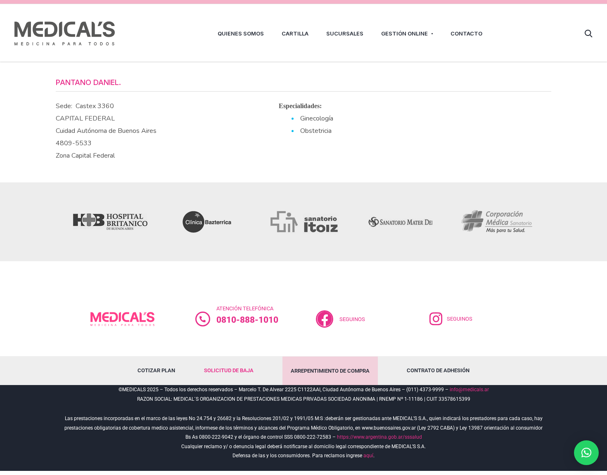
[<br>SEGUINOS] (324, 319)
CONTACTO (466, 33)
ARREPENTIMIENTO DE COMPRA (330, 371)
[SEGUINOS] (436, 319)
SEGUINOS (352, 319)
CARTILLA (295, 33)
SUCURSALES (344, 33)
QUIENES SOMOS (241, 33)
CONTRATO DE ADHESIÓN (438, 370)
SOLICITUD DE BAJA (229, 370)
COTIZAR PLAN (156, 370)
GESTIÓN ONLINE (404, 33)
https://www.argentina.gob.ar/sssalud (379, 437)
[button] (586, 452)
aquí (368, 455)
